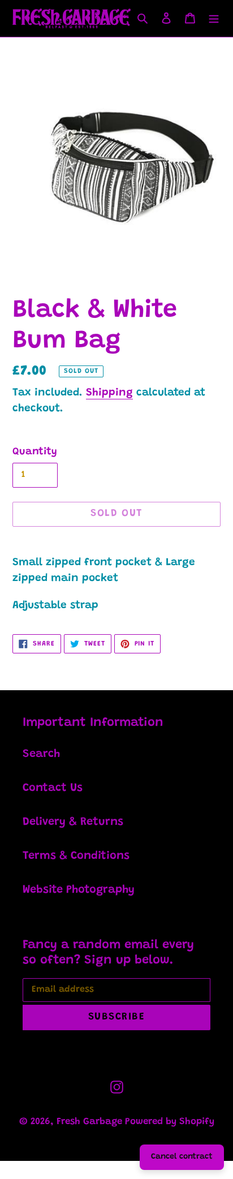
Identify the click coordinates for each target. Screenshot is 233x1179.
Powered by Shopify (169, 1122)
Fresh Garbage (91, 1122)
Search (41, 754)
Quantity (34, 452)
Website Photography (79, 890)
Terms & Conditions (76, 856)
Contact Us (53, 788)
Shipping (109, 393)
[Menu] (214, 18)
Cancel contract (182, 1157)
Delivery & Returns (73, 822)
